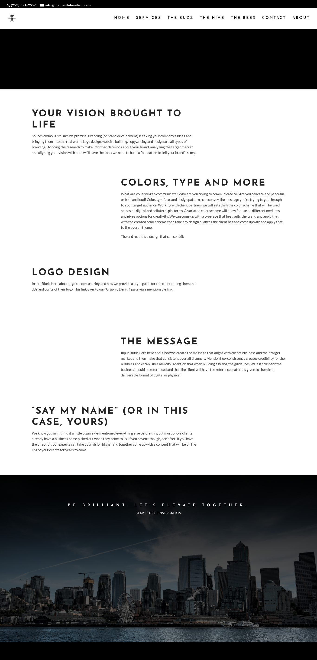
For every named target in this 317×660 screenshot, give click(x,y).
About (301, 18)
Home (122, 18)
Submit (270, 618)
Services (148, 18)
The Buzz (181, 18)
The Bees (243, 18)
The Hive (212, 18)
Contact (274, 18)
